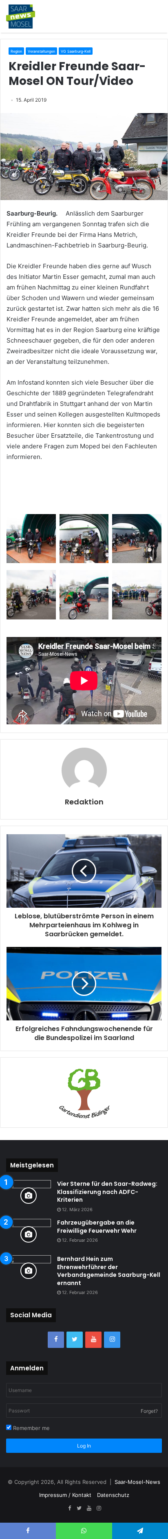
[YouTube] (93, 1340)
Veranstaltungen (41, 51)
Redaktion (84, 802)
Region (16, 51)
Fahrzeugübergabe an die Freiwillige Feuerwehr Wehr (97, 1226)
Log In (84, 1446)
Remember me (30, 1428)
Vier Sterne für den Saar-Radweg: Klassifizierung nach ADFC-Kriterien (107, 1192)
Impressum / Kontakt (65, 1495)
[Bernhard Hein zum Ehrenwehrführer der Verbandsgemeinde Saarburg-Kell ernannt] (28, 1270)
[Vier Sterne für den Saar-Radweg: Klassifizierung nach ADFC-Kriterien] (28, 1195)
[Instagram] (112, 1340)
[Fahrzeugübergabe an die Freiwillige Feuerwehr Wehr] (28, 1234)
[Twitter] (74, 1340)
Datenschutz (113, 1495)
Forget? (149, 1411)
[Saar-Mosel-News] (20, 16)
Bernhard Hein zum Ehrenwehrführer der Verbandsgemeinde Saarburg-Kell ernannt (108, 1271)
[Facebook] (56, 1340)
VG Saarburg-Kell (76, 51)
